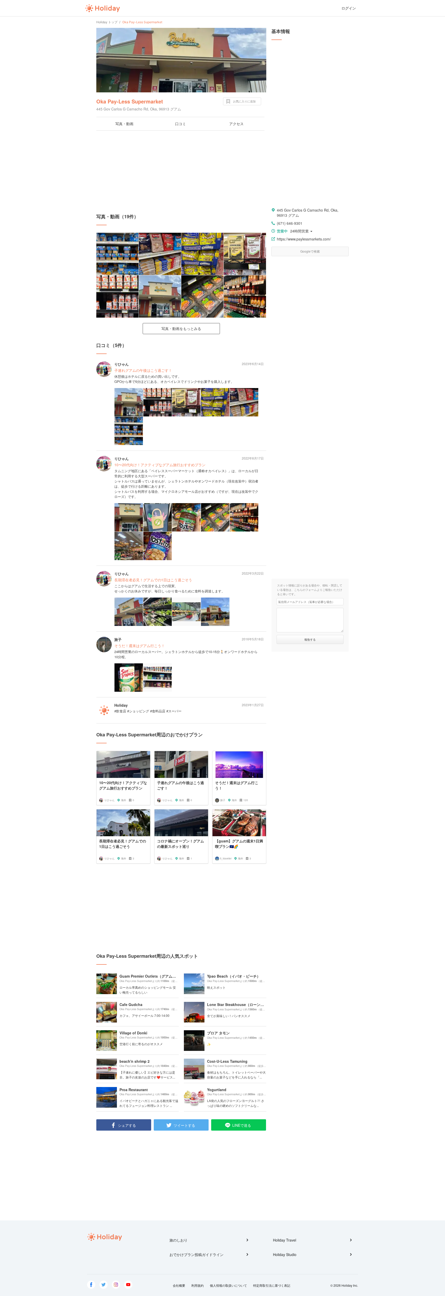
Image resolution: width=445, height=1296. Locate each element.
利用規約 (197, 1285)
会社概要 (179, 1285)
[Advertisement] (181, 172)
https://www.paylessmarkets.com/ (304, 239)
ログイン (348, 8)
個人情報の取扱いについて (228, 1285)
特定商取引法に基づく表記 (271, 1285)
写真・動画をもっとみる (181, 328)
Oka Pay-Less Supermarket (129, 101)
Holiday (102, 8)
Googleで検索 (310, 251)
